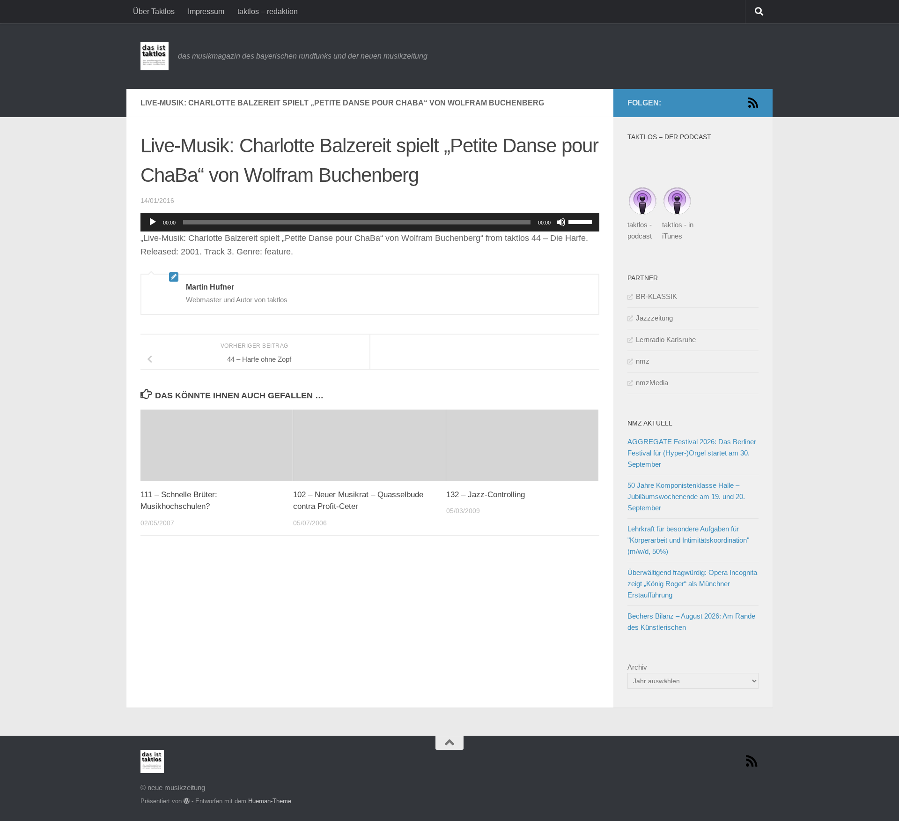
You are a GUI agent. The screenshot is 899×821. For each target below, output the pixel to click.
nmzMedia (652, 383)
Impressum (206, 11)
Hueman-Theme (269, 801)
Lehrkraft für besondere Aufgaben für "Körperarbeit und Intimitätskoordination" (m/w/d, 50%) (688, 540)
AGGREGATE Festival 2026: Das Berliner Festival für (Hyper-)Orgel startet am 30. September (691, 453)
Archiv (637, 667)
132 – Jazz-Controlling (485, 494)
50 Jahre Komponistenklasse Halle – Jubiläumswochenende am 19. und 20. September (686, 496)
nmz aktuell (649, 423)
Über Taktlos (154, 11)
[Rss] (753, 102)
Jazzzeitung (654, 318)
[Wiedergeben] (152, 222)
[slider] (581, 221)
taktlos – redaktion (267, 11)
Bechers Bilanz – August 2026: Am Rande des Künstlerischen (691, 621)
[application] (369, 222)
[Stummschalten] (561, 222)
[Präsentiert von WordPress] (187, 801)
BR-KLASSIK (656, 296)
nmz (642, 361)
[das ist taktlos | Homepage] (154, 56)
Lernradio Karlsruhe (666, 339)
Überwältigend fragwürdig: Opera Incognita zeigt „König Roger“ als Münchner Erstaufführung (692, 583)
